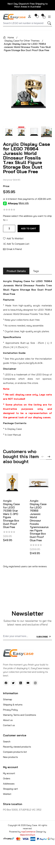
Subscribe (42, 637)
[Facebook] (6, 683)
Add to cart (28, 228)
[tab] (16, 271)
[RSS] (21, 683)
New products (10, 757)
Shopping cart (10, 788)
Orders (6, 778)
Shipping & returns (12, 704)
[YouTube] (28, 683)
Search (6, 741)
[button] (49, 457)
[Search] (49, 23)
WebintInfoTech (27, 834)
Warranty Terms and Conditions (19, 714)
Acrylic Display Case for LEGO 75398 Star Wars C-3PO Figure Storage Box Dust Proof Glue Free (11, 514)
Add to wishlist (15, 238)
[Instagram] (35, 683)
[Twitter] (13, 683)
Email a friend (14, 249)
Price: (6, 186)
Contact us (9, 725)
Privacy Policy (10, 709)
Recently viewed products (17, 746)
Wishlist (7, 794)
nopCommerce (28, 831)
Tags (36, 271)
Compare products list (15, 751)
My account (9, 773)
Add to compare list (18, 243)
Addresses (9, 783)
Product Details (16, 271)
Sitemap (7, 699)
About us (8, 720)
